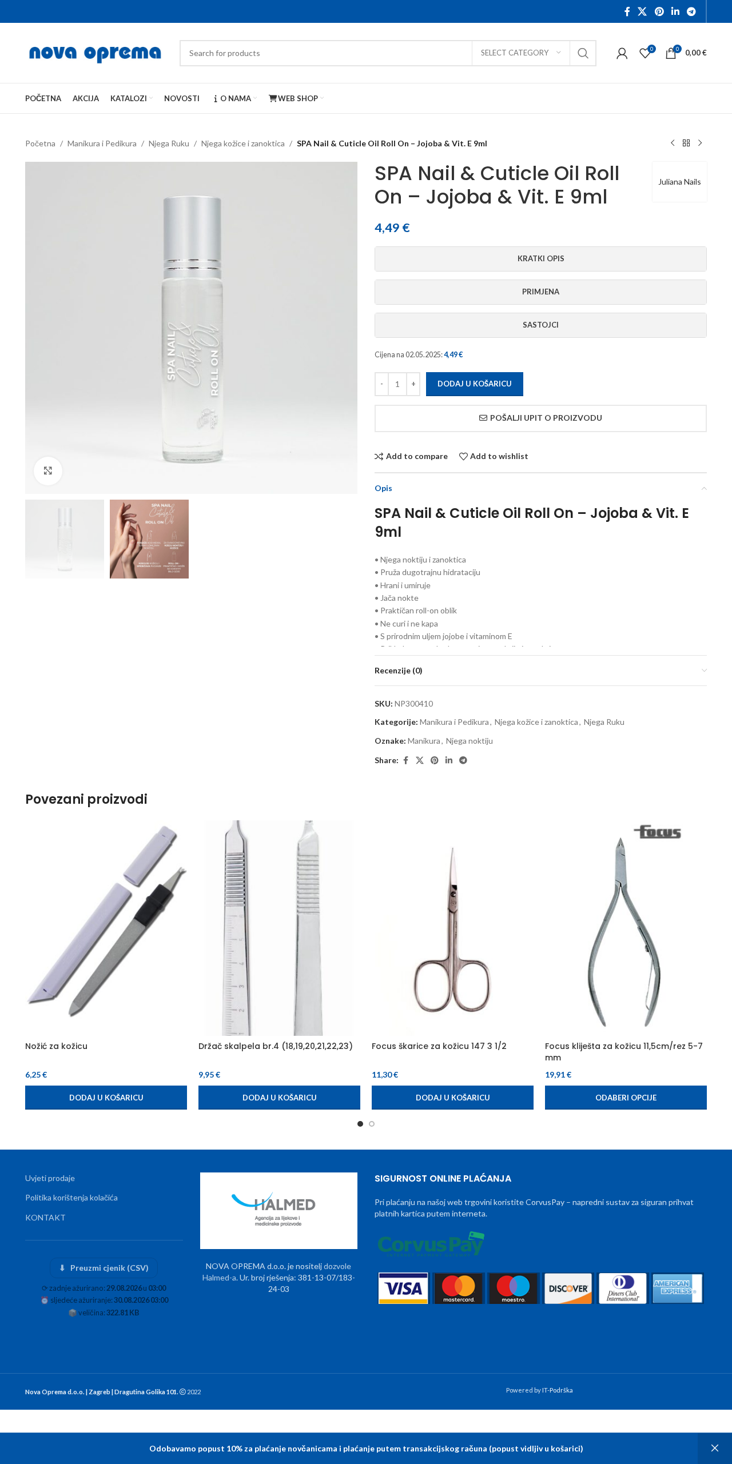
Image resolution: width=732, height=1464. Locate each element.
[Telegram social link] (691, 11)
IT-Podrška (557, 1390)
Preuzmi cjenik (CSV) (104, 1267)
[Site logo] (96, 52)
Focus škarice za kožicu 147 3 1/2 (439, 1046)
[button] (106, 1098)
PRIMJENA (540, 291)
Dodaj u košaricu (474, 383)
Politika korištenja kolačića (71, 1197)
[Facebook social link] (627, 11)
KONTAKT (45, 1217)
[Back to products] (686, 143)
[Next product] (700, 143)
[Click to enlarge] (48, 471)
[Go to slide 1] (360, 1124)
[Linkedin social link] (675, 11)
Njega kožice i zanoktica (243, 143)
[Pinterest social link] (659, 11)
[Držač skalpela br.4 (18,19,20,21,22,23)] (279, 928)
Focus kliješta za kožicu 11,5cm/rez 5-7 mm (624, 1051)
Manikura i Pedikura (102, 143)
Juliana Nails (679, 181)
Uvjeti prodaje (50, 1178)
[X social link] (642, 11)
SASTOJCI (541, 324)
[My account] (622, 53)
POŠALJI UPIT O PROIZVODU (546, 417)
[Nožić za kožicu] (106, 928)
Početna (40, 143)
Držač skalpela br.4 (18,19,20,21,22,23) (275, 1046)
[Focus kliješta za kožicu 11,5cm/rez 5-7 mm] (626, 928)
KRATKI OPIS (541, 258)
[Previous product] (672, 143)
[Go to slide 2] (372, 1124)
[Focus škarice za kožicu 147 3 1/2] (453, 928)
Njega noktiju (469, 740)
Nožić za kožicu (56, 1046)
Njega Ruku (169, 143)
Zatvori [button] (715, 1448)
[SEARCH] (583, 53)
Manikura (424, 740)
